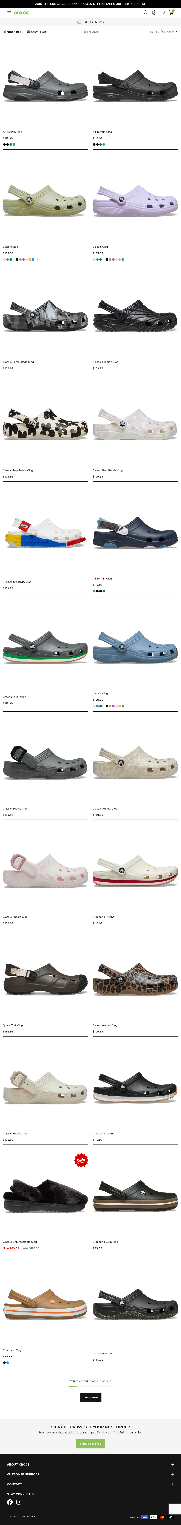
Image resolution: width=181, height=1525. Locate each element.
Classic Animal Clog (105, 808)
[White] (14, 260)
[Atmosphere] (20, 260)
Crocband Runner (14, 697)
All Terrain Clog (12, 132)
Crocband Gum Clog (105, 1241)
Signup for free (90, 1443)
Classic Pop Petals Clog (18, 470)
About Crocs (18, 1464)
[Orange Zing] (29, 260)
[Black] (4, 145)
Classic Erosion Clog (105, 362)
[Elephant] (26, 260)
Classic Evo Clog (103, 1353)
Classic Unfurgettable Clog (20, 1241)
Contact (14, 1484)
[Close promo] (176, 4)
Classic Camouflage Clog (18, 362)
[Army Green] (10, 145)
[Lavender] (23, 260)
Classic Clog (10, 246)
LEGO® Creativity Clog (17, 582)
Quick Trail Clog (13, 1025)
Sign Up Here (135, 4)
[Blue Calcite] (33, 260)
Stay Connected (21, 1494)
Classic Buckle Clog (15, 808)
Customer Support (23, 1474)
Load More (90, 1397)
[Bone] (4, 260)
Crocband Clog (12, 1350)
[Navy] (14, 145)
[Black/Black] (7, 145)
